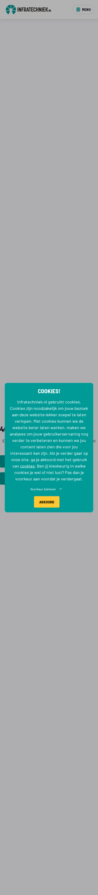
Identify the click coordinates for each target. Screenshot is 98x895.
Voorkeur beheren (43, 489)
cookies (27, 465)
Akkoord (46, 501)
